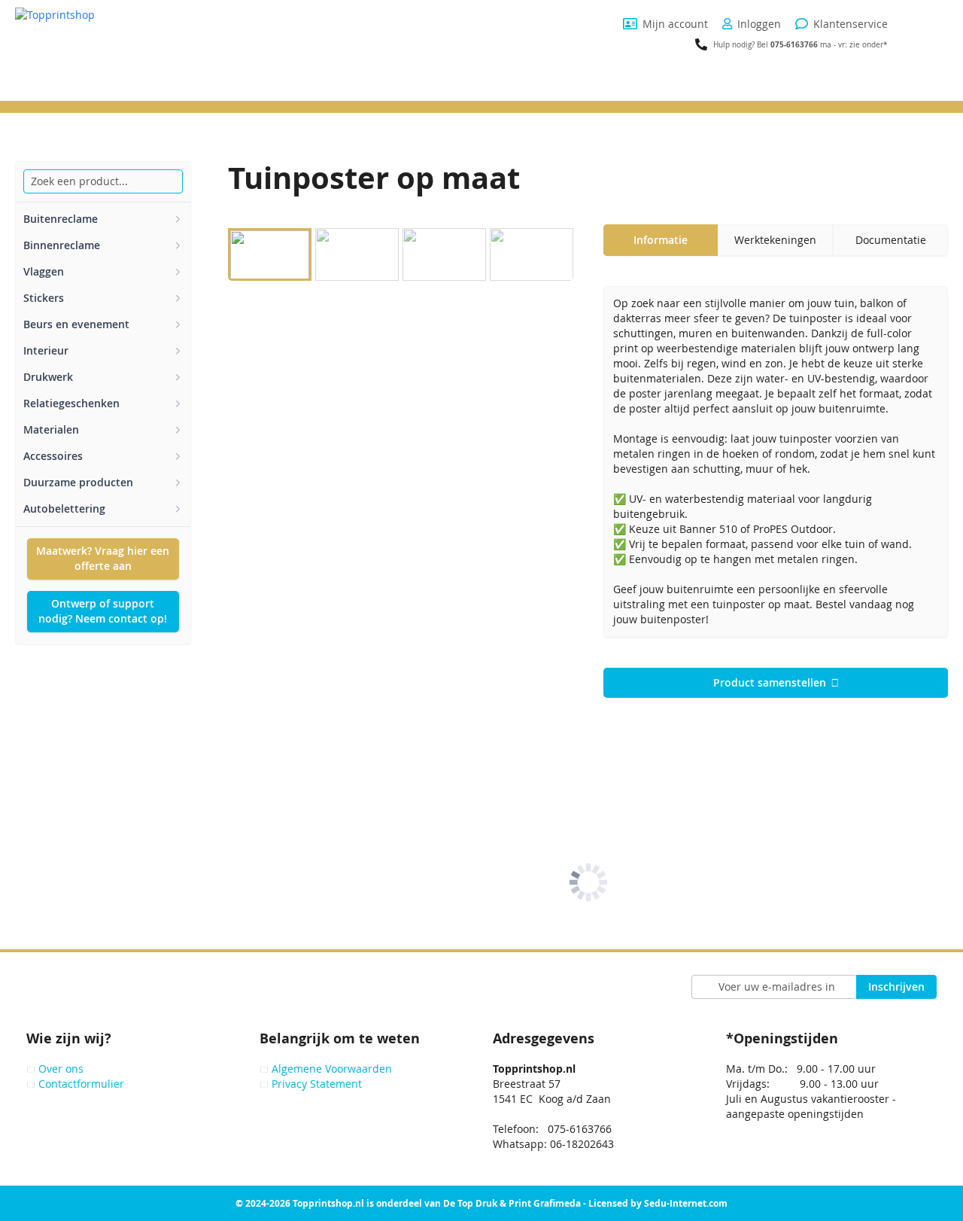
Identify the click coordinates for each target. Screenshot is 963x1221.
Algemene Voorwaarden (332, 1068)
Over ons (61, 1068)
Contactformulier (81, 1083)
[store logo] (109, 54)
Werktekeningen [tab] (775, 240)
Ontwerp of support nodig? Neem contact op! (102, 611)
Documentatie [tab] (890, 240)
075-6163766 (794, 44)
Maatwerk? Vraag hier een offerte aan (102, 558)
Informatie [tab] (660, 240)
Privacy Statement (317, 1083)
